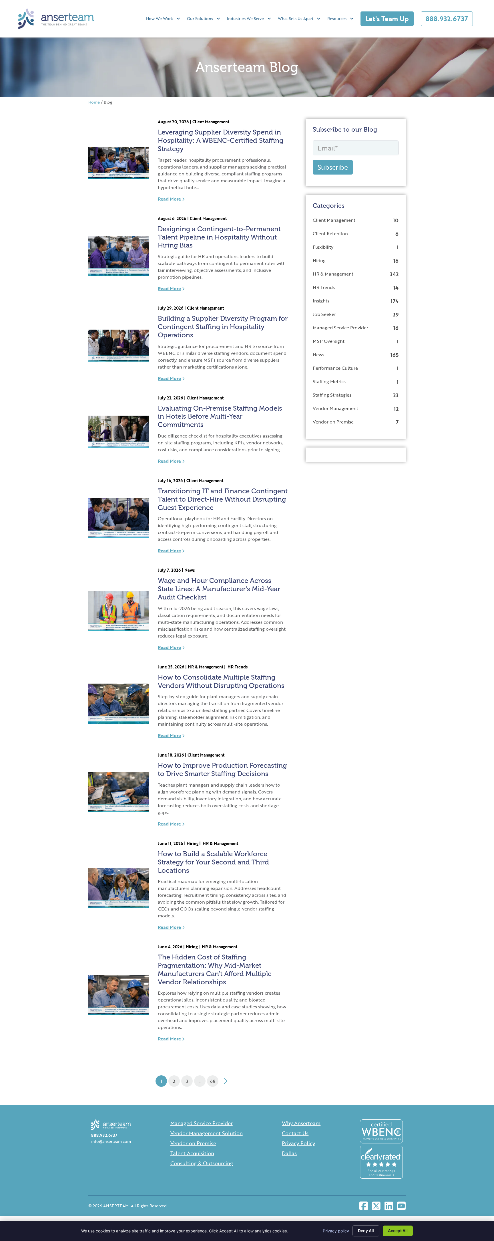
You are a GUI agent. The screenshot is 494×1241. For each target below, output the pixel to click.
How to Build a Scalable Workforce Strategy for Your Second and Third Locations (213, 862)
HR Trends (238, 667)
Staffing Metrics (329, 381)
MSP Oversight (328, 341)
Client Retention (330, 233)
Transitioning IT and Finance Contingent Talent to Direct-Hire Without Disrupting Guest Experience (223, 499)
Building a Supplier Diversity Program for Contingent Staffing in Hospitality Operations (223, 326)
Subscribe (333, 167)
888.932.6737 (447, 18)
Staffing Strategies (332, 394)
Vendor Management (335, 408)
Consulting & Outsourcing (201, 1163)
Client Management (210, 122)
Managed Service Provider (340, 327)
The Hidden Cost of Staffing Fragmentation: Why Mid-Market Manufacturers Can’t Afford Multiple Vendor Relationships (215, 969)
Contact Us (295, 1133)
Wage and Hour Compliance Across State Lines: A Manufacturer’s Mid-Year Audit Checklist (219, 588)
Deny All (366, 1230)
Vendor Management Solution (206, 1133)
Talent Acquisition (192, 1153)
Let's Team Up (387, 18)
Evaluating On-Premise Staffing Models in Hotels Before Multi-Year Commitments (220, 416)
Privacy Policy (298, 1143)
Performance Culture (335, 368)
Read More (169, 198)
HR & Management (205, 667)
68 (212, 1081)
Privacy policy (336, 1230)
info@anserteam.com (111, 1141)
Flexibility (323, 247)
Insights (321, 300)
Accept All (398, 1230)
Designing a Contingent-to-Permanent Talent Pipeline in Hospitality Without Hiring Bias (219, 237)
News (189, 570)
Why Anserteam (301, 1123)
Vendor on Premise (333, 421)
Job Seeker (324, 314)
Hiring (192, 843)
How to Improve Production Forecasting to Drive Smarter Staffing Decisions (222, 769)
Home (94, 102)
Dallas (289, 1153)
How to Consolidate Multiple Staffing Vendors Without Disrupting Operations (221, 681)
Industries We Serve (245, 18)
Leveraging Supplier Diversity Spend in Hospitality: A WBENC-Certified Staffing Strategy (220, 140)
